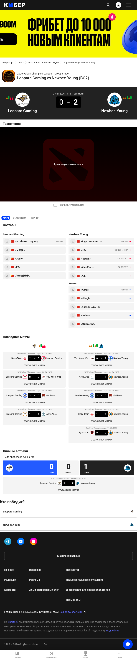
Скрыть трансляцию (72, 205)
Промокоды (73, 599)
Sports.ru (13, 622)
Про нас (9, 569)
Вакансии (35, 569)
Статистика (19, 218)
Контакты (10, 589)
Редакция (10, 579)
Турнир (35, 218)
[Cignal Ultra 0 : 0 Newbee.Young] (124, 98)
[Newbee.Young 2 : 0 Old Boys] (127, 97)
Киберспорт (7, 62)
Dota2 (21, 62)
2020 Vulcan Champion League (43, 62)
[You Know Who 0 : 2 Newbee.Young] (131, 97)
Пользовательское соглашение (84, 579)
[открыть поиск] (108, 5)
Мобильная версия (68, 555)
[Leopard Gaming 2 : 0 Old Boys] (8, 97)
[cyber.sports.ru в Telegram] (8, 542)
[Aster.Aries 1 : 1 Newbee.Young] (129, 98)
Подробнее (112, 630)
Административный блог (44, 589)
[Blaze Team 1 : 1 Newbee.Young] (125, 98)
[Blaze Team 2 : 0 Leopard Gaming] (12, 99)
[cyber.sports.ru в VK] (21, 542)
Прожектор (73, 569)
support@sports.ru (71, 612)
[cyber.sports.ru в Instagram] (34, 542)
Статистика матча (34, 365)
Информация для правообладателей (88, 589)
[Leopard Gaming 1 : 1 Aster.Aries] (7, 98)
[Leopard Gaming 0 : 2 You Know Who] (10, 99)
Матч (6, 218)
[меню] (128, 5)
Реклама (34, 579)
